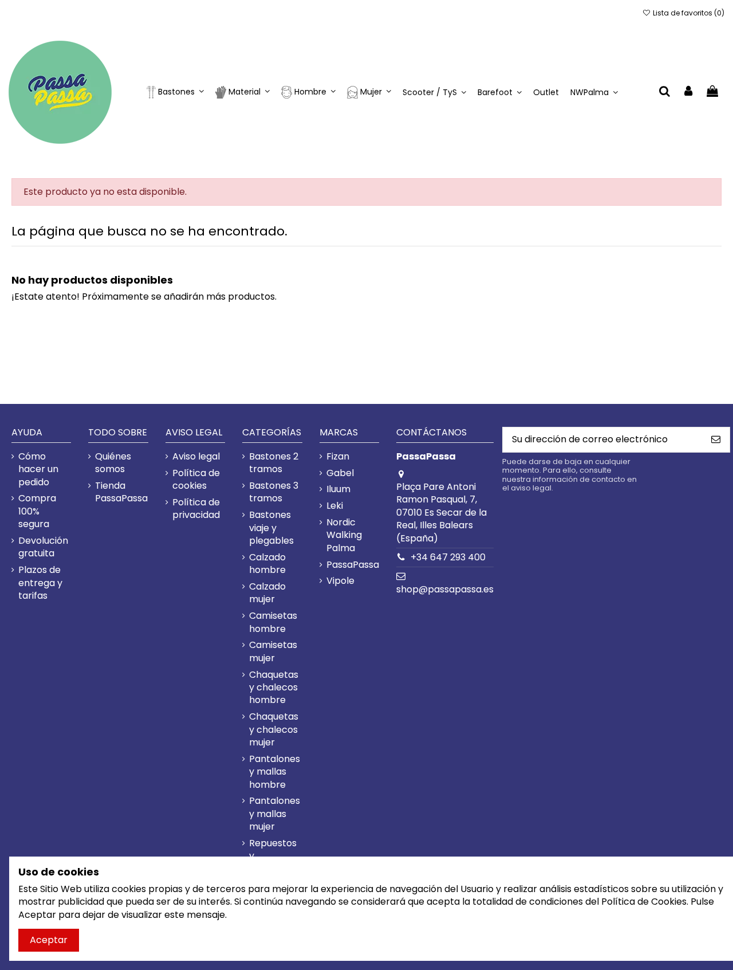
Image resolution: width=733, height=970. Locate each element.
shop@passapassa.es (445, 589)
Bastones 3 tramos (273, 492)
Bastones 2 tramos (273, 463)
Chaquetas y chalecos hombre (273, 688)
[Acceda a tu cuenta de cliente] (688, 92)
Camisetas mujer (273, 651)
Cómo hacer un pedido (38, 469)
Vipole (340, 581)
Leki (334, 506)
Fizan (337, 456)
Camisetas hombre (273, 622)
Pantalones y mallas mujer (274, 814)
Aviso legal (196, 456)
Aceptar (49, 940)
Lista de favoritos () (687, 13)
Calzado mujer (267, 593)
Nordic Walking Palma (344, 535)
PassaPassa (352, 565)
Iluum (338, 489)
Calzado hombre (267, 563)
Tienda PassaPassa (121, 492)
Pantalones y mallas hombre (274, 772)
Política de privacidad (196, 508)
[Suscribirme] (716, 439)
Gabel (340, 473)
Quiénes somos (113, 463)
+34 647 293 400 (448, 557)
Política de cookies (196, 479)
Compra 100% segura (37, 511)
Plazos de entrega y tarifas (40, 583)
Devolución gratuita (43, 547)
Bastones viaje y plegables (271, 528)
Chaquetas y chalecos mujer (273, 729)
